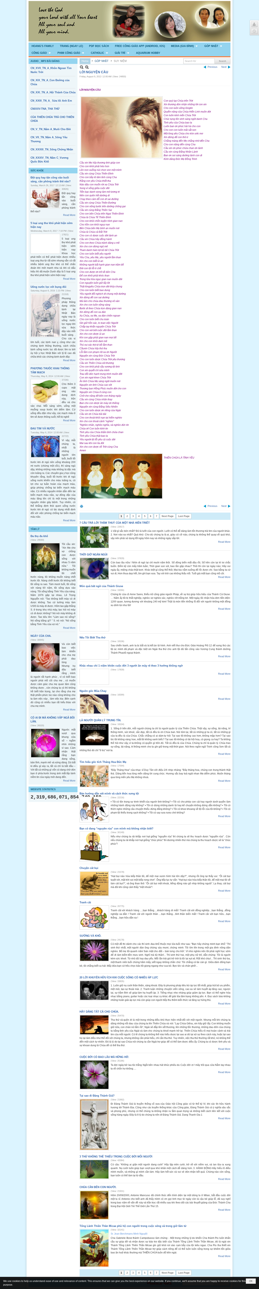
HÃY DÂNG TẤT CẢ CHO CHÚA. (99, 1011)
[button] (184, 45)
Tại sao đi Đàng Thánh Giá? (97, 1095)
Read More (69, 215)
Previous (212, 67)
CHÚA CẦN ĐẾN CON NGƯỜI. (98, 1187)
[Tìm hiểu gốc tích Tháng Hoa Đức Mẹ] (94, 776)
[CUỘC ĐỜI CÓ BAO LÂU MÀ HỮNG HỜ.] (94, 1075)
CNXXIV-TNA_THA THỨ (45, 108)
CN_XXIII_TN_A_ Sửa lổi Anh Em (51, 100)
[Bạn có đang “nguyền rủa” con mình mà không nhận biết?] (94, 846)
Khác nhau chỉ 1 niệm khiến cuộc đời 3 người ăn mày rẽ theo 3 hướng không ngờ (131, 665)
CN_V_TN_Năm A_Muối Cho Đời (51, 129)
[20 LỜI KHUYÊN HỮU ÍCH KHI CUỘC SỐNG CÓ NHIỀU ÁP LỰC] (94, 990)
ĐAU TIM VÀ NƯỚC (43, 428)
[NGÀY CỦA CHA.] (45, 657)
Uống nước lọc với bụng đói (48, 286)
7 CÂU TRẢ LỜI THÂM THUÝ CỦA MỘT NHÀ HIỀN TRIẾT (115, 522)
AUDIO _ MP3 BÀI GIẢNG (45, 61)
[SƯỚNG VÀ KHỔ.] (94, 950)
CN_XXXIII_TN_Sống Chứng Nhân (52, 149)
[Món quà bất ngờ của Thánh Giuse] (94, 610)
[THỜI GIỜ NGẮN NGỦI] (94, 568)
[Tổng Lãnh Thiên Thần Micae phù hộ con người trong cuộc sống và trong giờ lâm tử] (94, 1248)
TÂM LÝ (35, 529)
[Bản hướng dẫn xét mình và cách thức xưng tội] (94, 809)
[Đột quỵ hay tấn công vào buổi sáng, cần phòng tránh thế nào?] (45, 198)
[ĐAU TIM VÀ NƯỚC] (45, 446)
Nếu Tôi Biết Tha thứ (92, 637)
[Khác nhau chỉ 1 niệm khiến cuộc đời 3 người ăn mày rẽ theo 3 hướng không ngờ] (94, 676)
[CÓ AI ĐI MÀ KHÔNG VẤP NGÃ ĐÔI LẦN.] (45, 743)
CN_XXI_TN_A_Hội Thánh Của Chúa (53, 92)
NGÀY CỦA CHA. (41, 635)
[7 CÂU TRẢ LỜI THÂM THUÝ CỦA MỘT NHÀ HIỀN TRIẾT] (94, 537)
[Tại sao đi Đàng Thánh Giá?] (94, 1124)
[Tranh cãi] (94, 917)
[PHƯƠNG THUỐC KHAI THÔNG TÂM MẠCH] (45, 391)
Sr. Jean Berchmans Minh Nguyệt (129, 1233)
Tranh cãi (85, 902)
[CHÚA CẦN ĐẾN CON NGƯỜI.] (94, 1205)
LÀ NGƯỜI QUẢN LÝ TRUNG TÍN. (100, 720)
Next (223, 67)
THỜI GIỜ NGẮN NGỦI (93, 554)
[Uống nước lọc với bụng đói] (45, 315)
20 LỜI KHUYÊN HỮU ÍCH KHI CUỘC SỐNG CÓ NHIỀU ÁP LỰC (119, 977)
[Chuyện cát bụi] (94, 884)
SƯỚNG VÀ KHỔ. (90, 935)
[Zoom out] (87, 67)
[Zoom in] (82, 67)
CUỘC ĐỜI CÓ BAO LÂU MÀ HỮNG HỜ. (104, 1057)
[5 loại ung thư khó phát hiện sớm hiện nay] (45, 243)
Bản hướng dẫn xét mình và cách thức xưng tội (109, 793)
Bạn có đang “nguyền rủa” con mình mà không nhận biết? (116, 828)
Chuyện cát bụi (89, 868)
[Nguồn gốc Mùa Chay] (94, 704)
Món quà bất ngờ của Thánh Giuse (101, 586)
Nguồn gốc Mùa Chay (93, 690)
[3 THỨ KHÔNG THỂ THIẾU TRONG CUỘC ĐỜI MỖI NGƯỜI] (94, 1169)
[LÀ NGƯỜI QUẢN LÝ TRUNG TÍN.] (94, 734)
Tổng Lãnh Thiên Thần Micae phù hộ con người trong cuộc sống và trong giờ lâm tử (133, 1225)
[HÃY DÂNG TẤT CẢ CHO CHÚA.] (94, 1024)
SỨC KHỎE (37, 170)
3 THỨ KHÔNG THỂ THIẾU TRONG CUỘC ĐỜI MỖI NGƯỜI (116, 1156)
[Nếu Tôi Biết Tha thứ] (94, 650)
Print (82, 506)
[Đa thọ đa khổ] (45, 557)
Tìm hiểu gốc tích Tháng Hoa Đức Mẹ (103, 761)
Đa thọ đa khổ (39, 536)
